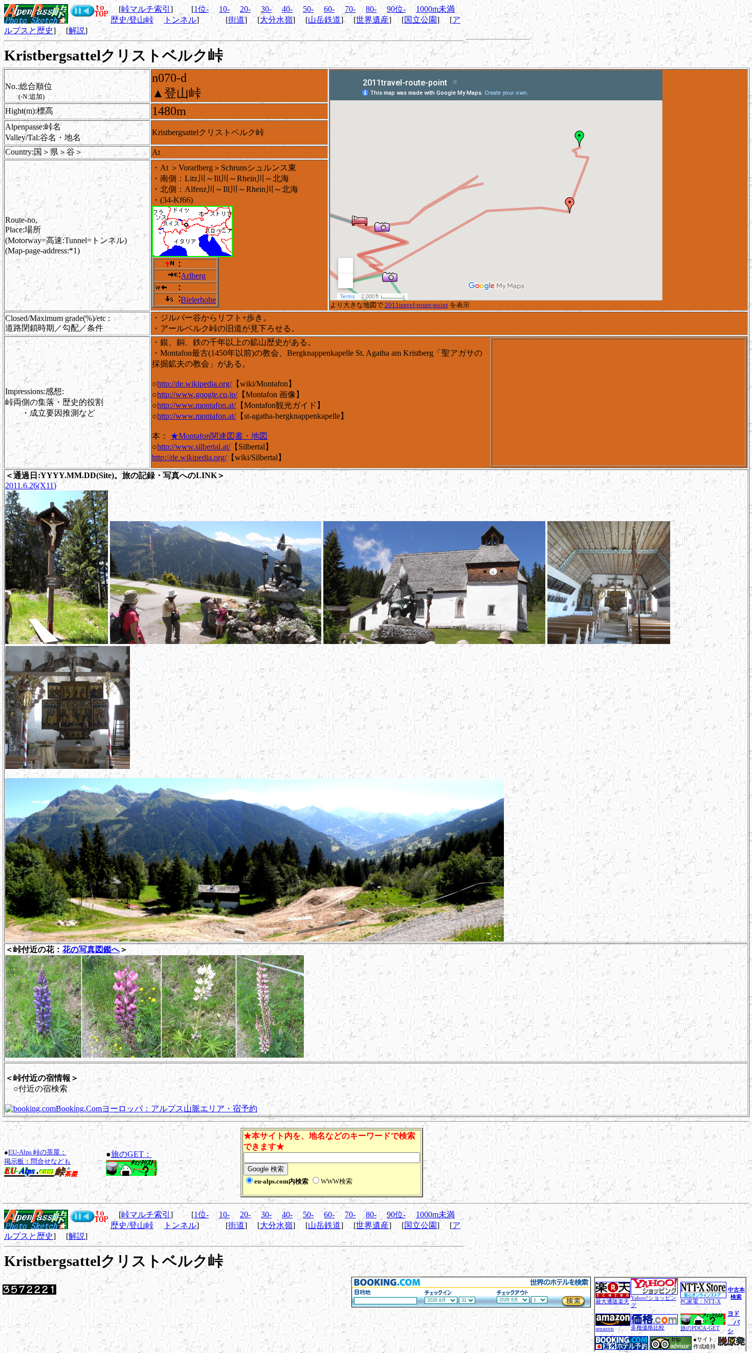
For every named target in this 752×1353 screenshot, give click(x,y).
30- (266, 9)
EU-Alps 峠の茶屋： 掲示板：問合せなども (37, 1156)
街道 (236, 19)
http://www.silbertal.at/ (193, 446)
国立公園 (420, 19)
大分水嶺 (276, 19)
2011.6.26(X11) (30, 485)
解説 (77, 30)
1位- (201, 9)
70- (350, 9)
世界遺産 (372, 19)
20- (245, 9)
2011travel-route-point (416, 305)
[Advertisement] (545, 1162)
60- (329, 9)
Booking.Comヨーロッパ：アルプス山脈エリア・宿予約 (156, 1108)
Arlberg (193, 275)
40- (287, 9)
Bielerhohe (198, 299)
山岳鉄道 (324, 19)
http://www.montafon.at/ (196, 405)
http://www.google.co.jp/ (197, 394)
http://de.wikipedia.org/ (194, 383)
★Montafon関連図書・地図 (219, 436)
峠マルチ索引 (145, 9)
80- (371, 9)
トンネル (180, 19)
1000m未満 (435, 9)
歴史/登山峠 (131, 19)
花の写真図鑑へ (91, 949)
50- (308, 9)
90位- (396, 9)
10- (224, 9)
